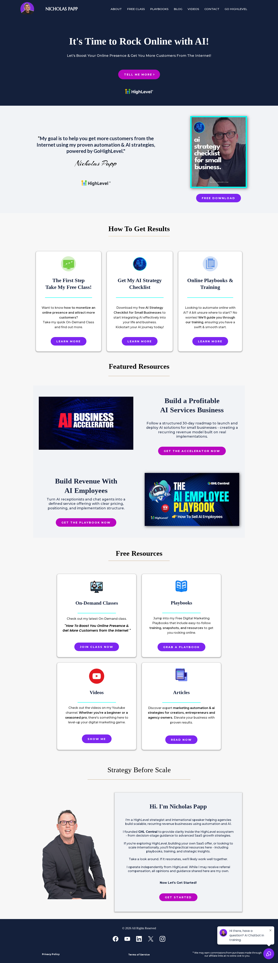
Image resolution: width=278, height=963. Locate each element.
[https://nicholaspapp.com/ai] (219, 152)
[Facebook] (115, 939)
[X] (151, 939)
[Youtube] (127, 939)
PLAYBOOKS (159, 9)
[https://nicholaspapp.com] (21, 9)
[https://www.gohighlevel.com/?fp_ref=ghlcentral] (96, 183)
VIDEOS (193, 9)
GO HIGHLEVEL (236, 9)
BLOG (178, 9)
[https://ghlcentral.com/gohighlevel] (139, 92)
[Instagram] (162, 939)
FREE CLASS (136, 9)
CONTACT (211, 9)
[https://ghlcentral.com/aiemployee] (192, 499)
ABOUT (116, 9)
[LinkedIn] (139, 939)
